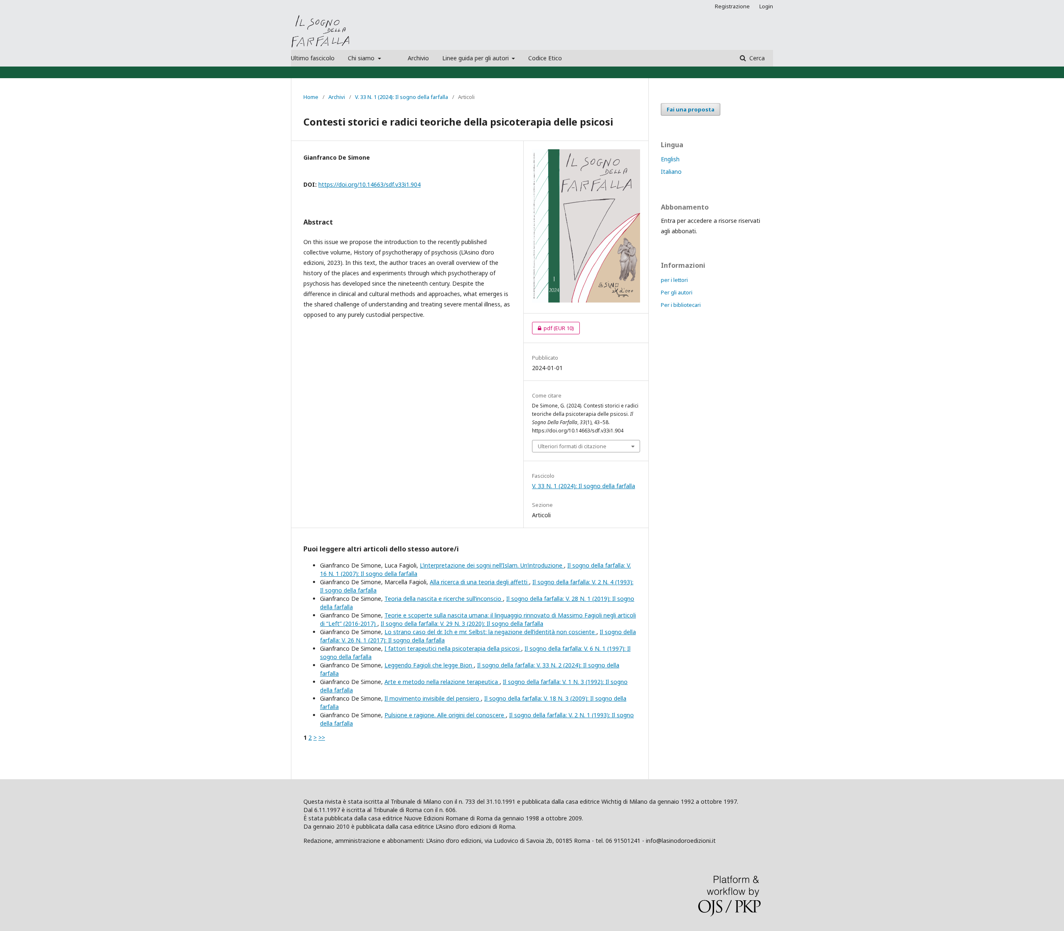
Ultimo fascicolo (313, 58)
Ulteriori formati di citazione (572, 446)
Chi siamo (362, 58)
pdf (553, 328)
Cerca (756, 58)
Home (310, 97)
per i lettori (674, 280)
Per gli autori (676, 292)
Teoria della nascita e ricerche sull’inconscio (443, 599)
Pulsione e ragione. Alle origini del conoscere (445, 715)
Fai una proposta (690, 109)
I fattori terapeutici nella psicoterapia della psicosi (452, 648)
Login (766, 6)
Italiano (671, 171)
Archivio (418, 58)
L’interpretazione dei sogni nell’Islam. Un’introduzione (492, 565)
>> (321, 737)
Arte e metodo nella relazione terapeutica (442, 682)
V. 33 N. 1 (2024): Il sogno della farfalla (401, 97)
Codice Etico (545, 58)
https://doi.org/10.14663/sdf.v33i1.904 (369, 184)
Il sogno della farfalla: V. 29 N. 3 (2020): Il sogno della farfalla (462, 623)
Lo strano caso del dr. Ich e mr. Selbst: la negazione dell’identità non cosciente (490, 632)
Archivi (336, 97)
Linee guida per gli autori (476, 58)
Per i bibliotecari (681, 305)
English (670, 159)
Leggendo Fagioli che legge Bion (429, 665)
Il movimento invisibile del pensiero (432, 698)
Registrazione (732, 6)
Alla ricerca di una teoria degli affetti (479, 582)
